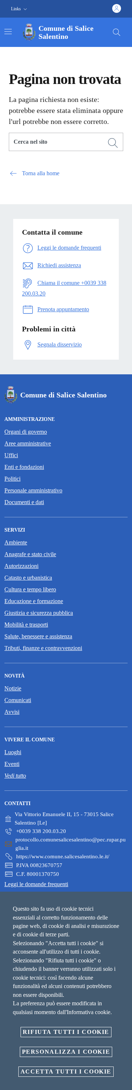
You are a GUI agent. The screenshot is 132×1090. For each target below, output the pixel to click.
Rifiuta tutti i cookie (66, 1032)
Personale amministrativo (33, 490)
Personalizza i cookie (66, 1052)
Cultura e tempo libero (30, 589)
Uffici (11, 455)
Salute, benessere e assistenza (38, 636)
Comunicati (17, 700)
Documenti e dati (24, 502)
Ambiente (15, 542)
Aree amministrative (27, 443)
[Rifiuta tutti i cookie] (124, 903)
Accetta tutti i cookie (66, 1071)
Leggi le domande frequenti (36, 884)
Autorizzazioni (21, 566)
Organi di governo (25, 432)
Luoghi (12, 752)
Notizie (12, 688)
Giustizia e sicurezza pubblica (38, 613)
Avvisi (11, 712)
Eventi (11, 764)
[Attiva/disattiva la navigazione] (8, 31)
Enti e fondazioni (24, 467)
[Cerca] (116, 32)
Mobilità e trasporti (26, 624)
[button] (20, 9)
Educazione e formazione (33, 601)
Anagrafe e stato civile (30, 554)
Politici (12, 479)
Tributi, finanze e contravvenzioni (43, 648)
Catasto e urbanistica (28, 578)
